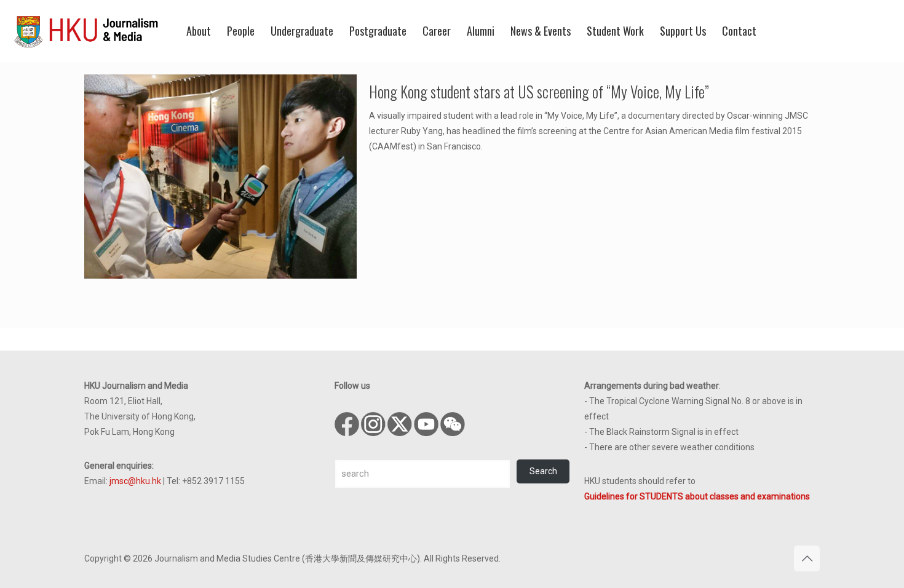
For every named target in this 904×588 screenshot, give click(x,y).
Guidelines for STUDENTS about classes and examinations (697, 496)
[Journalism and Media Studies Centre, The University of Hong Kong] (86, 31)
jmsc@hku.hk (135, 481)
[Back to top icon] (807, 558)
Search (543, 471)
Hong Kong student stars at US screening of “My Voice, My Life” (539, 91)
